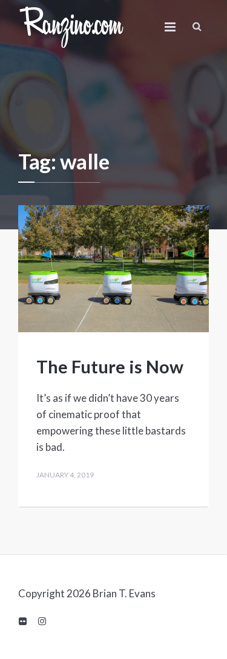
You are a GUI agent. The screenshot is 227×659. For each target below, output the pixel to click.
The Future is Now (109, 366)
